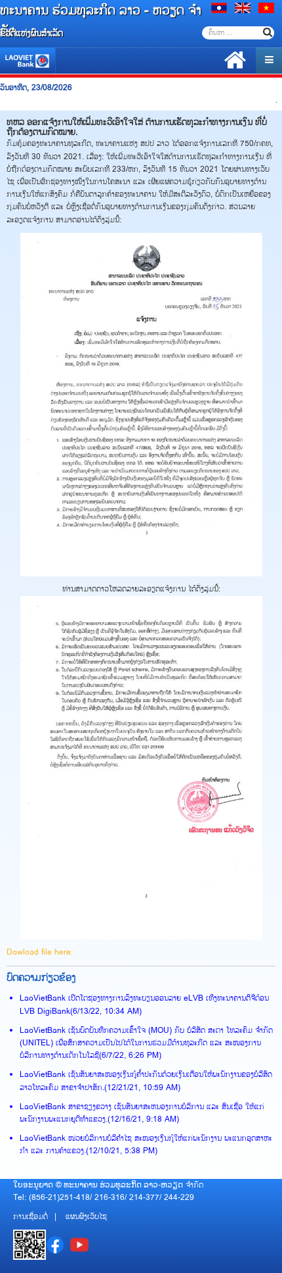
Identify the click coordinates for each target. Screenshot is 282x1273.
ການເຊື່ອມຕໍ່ (30, 1216)
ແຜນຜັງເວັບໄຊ (86, 1216)
